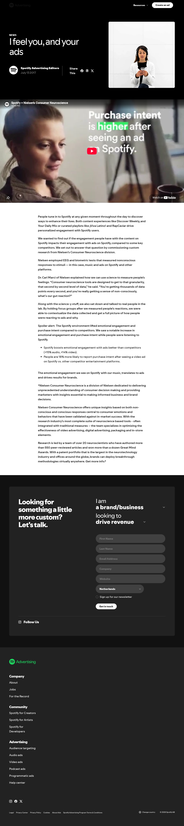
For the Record (19, 696)
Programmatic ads (21, 776)
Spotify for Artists (21, 720)
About (13, 683)
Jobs (12, 689)
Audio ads (16, 755)
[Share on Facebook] (81, 70)
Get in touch (106, 606)
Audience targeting (22, 748)
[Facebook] (15, 801)
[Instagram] (10, 801)
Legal (11, 812)
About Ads (56, 812)
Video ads (16, 762)
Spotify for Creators (22, 713)
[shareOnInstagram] (19, 622)
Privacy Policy (35, 812)
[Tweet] (92, 70)
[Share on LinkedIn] (87, 70)
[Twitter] (21, 801)
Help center (17, 783)
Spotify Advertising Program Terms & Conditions (82, 812)
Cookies (46, 812)
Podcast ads (17, 769)
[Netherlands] (120, 589)
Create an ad (162, 5)
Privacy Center (22, 812)
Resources (139, 5)
